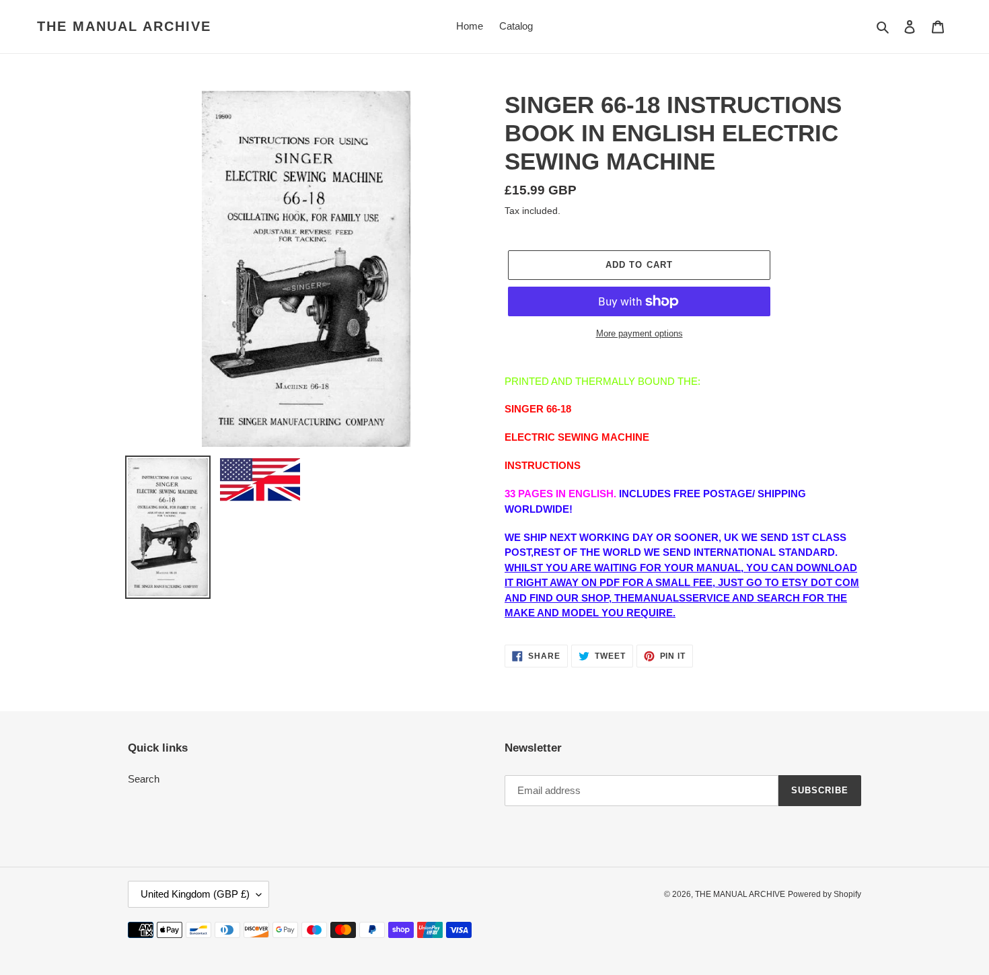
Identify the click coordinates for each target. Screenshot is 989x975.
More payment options (639, 333)
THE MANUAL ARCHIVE (124, 26)
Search (143, 779)
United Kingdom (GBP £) (195, 894)
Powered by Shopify (824, 894)
